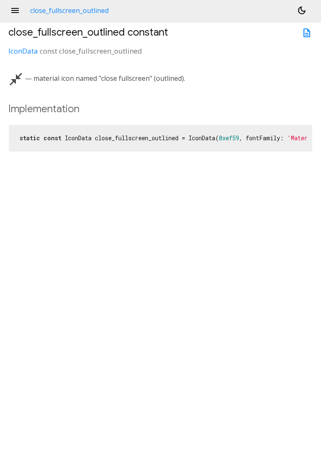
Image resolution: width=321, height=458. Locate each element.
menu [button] (15, 10)
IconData (23, 51)
